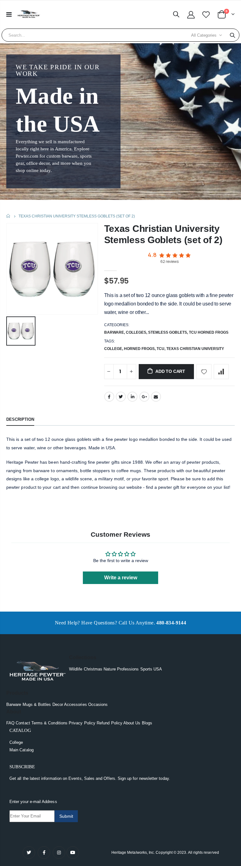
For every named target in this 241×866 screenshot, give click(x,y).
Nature (109, 669)
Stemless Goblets (167, 332)
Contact (23, 723)
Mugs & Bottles (37, 704)
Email (156, 397)
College (16, 742)
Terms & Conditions (49, 723)
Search (232, 35)
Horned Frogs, (140, 349)
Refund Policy (109, 723)
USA (157, 669)
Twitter (121, 397)
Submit (66, 816)
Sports (146, 669)
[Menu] (9, 14)
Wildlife (76, 669)
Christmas (93, 669)
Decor (57, 704)
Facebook (109, 397)
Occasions (98, 704)
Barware (114, 332)
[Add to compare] (221, 371)
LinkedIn (132, 397)
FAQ (10, 723)
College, (114, 349)
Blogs (147, 723)
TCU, (161, 349)
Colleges (136, 332)
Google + (144, 397)
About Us (132, 723)
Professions (128, 669)
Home (8, 216)
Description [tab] (20, 419)
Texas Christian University (195, 349)
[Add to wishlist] (204, 371)
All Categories (204, 35)
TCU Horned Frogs (208, 332)
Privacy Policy (82, 723)
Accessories (75, 704)
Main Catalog (21, 750)
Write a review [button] (120, 577)
